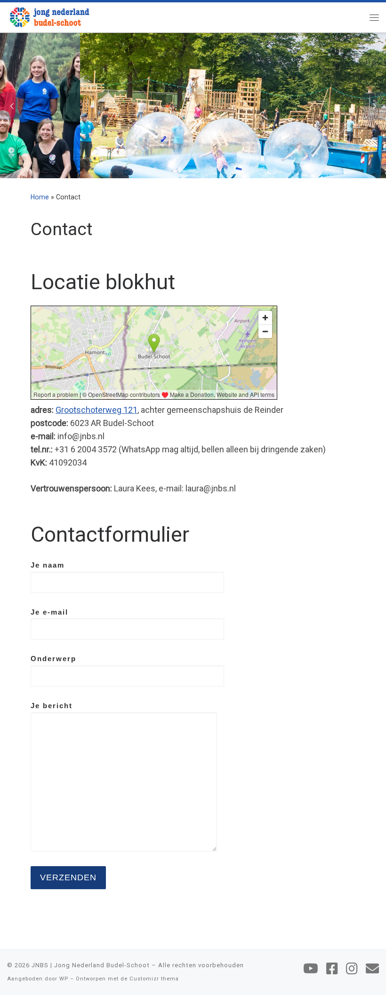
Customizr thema (154, 979)
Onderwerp (53, 659)
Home (40, 197)
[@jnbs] (310, 968)
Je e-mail (49, 612)
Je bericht (51, 706)
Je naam (47, 565)
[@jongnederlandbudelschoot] (352, 968)
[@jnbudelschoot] (332, 968)
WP (63, 979)
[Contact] (372, 968)
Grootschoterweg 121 (96, 410)
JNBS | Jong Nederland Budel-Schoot (91, 965)
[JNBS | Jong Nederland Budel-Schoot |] (49, 16)
